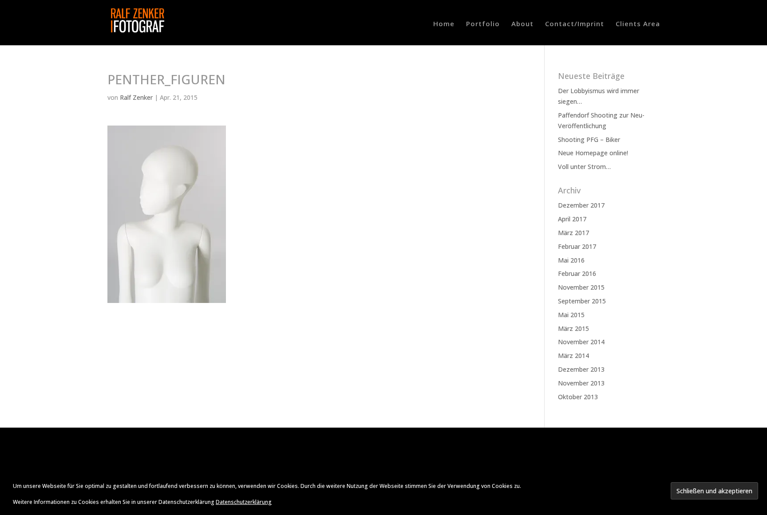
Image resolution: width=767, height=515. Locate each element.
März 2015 (573, 328)
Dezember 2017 (581, 205)
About (522, 24)
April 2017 (572, 219)
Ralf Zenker (136, 97)
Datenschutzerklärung (244, 502)
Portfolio (483, 24)
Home (444, 24)
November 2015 (581, 287)
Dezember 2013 (581, 369)
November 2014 (581, 342)
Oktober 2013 (578, 397)
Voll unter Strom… (584, 166)
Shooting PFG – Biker (589, 139)
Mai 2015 (571, 315)
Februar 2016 (577, 273)
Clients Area (638, 24)
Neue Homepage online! (593, 153)
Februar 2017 (577, 246)
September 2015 (582, 301)
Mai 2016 (571, 260)
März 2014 (573, 355)
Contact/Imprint (574, 24)
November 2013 (581, 383)
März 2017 (573, 232)
